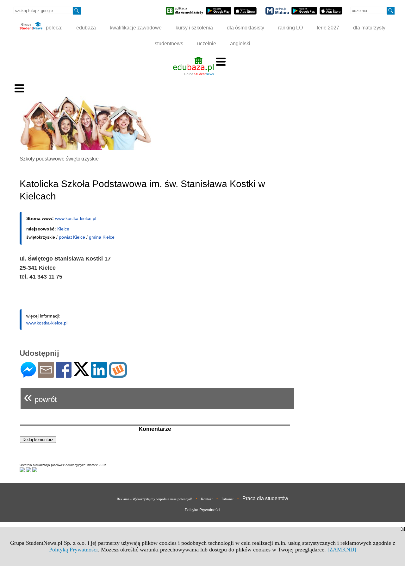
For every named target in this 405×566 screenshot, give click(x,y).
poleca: (53, 27)
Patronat (227, 499)
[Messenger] (28, 375)
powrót (40, 396)
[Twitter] (81, 373)
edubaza (86, 27)
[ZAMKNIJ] (341, 549)
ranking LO (290, 27)
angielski (240, 43)
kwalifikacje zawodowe (136, 27)
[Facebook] (64, 375)
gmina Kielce (102, 237)
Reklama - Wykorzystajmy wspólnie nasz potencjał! (154, 499)
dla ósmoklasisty (245, 27)
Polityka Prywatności (202, 510)
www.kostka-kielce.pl (75, 218)
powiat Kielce (72, 237)
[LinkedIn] (99, 375)
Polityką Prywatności (73, 549)
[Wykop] (118, 375)
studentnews (169, 43)
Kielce (63, 228)
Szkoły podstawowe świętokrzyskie (59, 158)
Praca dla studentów (265, 498)
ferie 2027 (328, 27)
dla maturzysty (369, 27)
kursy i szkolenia (194, 27)
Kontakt (207, 499)
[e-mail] (46, 375)
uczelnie (206, 43)
